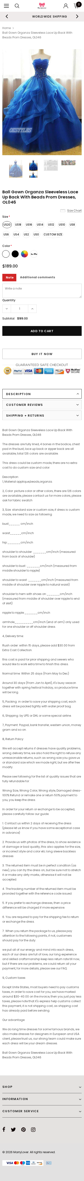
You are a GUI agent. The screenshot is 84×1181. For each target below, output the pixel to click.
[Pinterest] (23, 1129)
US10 (62, 225)
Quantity (8, 300)
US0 (36, 234)
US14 (40, 225)
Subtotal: (8, 318)
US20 (7, 225)
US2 (26, 234)
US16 (29, 225)
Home (6, 28)
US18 (18, 225)
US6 (6, 234)
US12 (51, 225)
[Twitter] (13, 1129)
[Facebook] (3, 1129)
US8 (72, 225)
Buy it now (42, 354)
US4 (16, 234)
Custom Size (53, 234)
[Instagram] (33, 1129)
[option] (42, 16)
